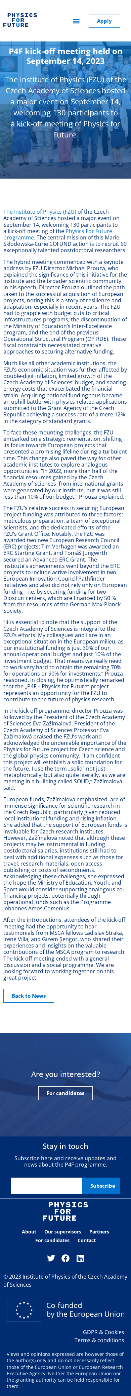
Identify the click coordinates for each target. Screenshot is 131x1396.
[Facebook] (65, 1258)
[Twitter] (51, 1258)
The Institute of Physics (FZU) (39, 211)
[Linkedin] (80, 1258)
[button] (76, 20)
